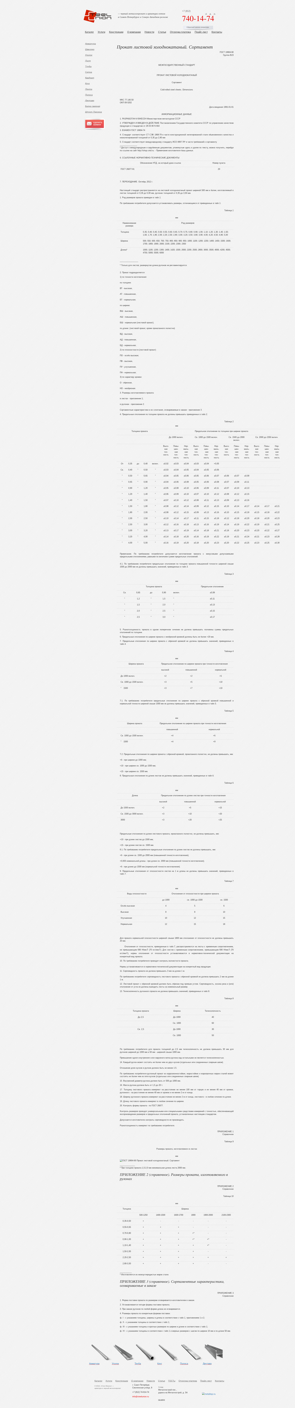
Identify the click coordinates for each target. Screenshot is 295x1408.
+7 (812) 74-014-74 (140, 1392)
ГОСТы (171, 1381)
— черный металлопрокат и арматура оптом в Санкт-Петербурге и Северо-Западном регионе (143, 15)
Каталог (89, 32)
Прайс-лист (201, 32)
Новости (149, 32)
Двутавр (89, 100)
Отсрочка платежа (180, 32)
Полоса (89, 95)
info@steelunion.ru (140, 1396)
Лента (88, 89)
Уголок (88, 55)
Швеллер (89, 49)
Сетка (88, 72)
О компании (134, 32)
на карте (161, 1400)
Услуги (101, 32)
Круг (87, 83)
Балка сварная (92, 106)
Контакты (217, 32)
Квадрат (89, 78)
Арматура (90, 43)
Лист (88, 60)
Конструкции (116, 32)
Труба (138, 1363)
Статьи (162, 32)
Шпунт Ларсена (93, 112)
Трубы (88, 66)
